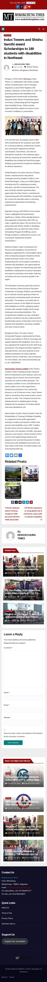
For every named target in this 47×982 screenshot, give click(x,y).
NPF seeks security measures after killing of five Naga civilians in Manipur (22, 804)
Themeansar (23, 972)
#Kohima (15, 70)
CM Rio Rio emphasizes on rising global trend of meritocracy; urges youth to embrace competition (33, 512)
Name (7, 692)
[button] (39, 29)
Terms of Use (7, 913)
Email (6, 705)
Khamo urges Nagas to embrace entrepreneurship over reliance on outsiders (23, 617)
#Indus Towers (32, 67)
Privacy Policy (7, 918)
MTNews (27, 79)
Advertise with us (8, 924)
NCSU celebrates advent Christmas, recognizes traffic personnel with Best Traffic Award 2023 (12, 514)
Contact (11, 977)
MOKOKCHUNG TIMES (22, 64)
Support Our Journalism (14, 941)
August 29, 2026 (14, 783)
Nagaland (7, 35)
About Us (5, 908)
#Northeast (33, 70)
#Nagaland (24, 70)
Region (8, 773)
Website (7, 717)
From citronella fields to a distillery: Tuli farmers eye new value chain (22, 854)
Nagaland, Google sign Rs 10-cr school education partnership (23, 568)
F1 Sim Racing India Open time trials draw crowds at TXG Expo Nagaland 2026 (23, 593)
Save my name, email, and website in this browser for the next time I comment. (23, 734)
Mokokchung (10, 847)
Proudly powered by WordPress (15, 969)
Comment (8, 648)
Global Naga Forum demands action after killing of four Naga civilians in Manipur (22, 779)
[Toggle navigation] (43, 29)
